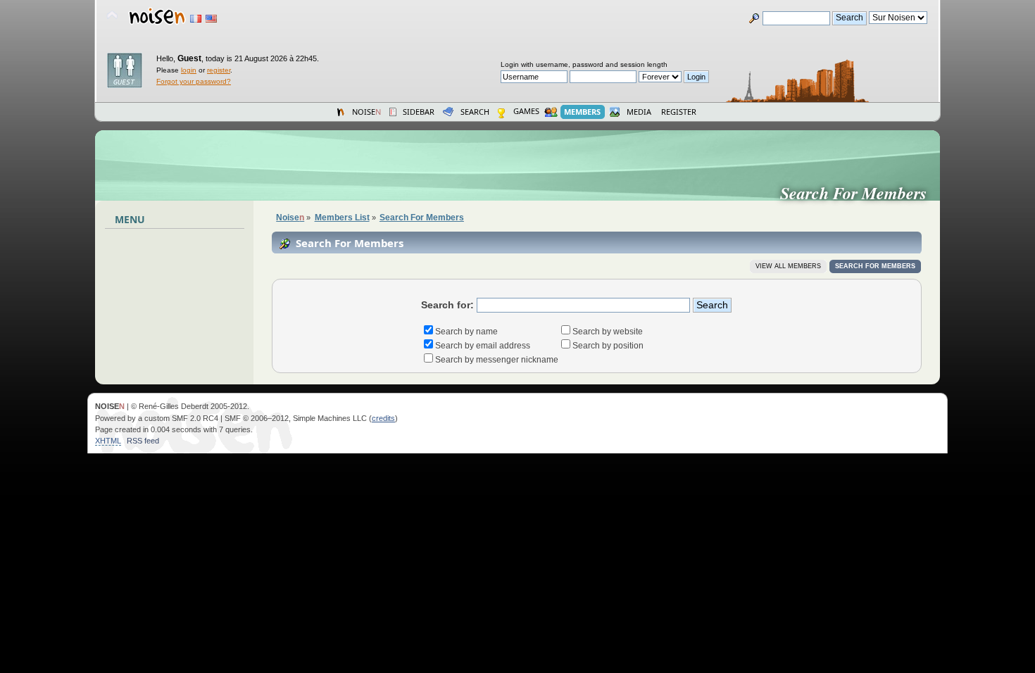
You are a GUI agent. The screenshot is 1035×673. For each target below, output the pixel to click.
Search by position (608, 346)
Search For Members (859, 192)
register (218, 70)
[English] (211, 19)
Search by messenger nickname (496, 360)
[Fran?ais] (195, 19)
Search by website (607, 331)
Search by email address (482, 346)
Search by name (466, 331)
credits (383, 418)
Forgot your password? (193, 81)
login (188, 70)
